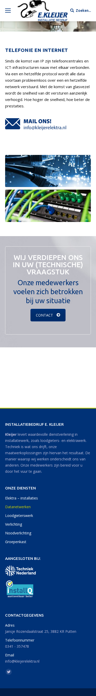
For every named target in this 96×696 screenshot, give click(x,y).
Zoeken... (83, 10)
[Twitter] (9, 672)
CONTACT (44, 315)
